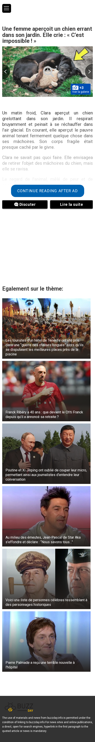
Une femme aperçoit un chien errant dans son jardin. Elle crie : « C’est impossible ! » (47, 35)
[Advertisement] (47, 246)
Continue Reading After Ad (47, 191)
